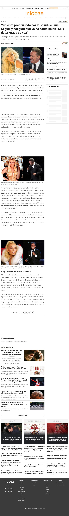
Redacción (34, 482)
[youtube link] (6, 492)
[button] (2, 8)
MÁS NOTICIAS (22, 415)
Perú (22, 495)
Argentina (22, 8)
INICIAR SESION (63, 8)
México (47, 8)
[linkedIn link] (12, 492)
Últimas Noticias (21, 500)
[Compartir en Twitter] (32, 79)
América (21, 482)
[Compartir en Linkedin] (36, 79)
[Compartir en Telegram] (39, 79)
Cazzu (67, 18)
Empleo (34, 485)
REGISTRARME (54, 8)
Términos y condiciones (60, 482)
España (42, 8)
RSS (21, 502)
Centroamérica (21, 498)
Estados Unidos (29, 8)
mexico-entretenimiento (20, 341)
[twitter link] (9, 489)
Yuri (3, 341)
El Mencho (53, 18)
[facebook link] (6, 489)
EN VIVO (42, 18)
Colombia (37, 8)
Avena (5, 18)
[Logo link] (34, 13)
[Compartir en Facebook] (29, 79)
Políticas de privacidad (60, 485)
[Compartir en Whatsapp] (26, 79)
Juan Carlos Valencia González (13, 18)
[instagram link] (12, 489)
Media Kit (47, 493)
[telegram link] (9, 492)
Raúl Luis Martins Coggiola (26, 18)
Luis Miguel (9, 341)
